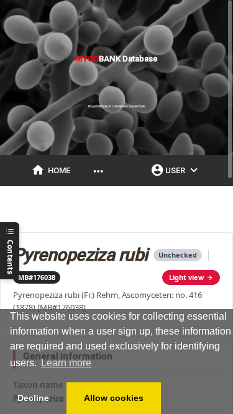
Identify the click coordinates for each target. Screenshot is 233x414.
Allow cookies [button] (114, 398)
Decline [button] (33, 398)
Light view (186, 277)
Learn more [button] (66, 363)
